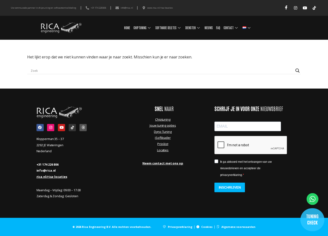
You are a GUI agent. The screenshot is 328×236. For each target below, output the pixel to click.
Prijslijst (162, 144)
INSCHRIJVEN (230, 187)
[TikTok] (314, 8)
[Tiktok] (72, 127)
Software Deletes (165, 28)
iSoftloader (163, 137)
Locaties (163, 150)
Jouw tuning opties (163, 125)
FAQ (218, 28)
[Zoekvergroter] (297, 70)
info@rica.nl (46, 170)
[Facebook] (286, 8)
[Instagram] (295, 8)
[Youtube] (305, 8)
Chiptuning (140, 28)
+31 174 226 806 (47, 164)
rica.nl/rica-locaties (51, 176)
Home (127, 28)
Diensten (190, 28)
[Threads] (83, 127)
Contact (229, 28)
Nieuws (209, 28)
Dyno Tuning (163, 131)
